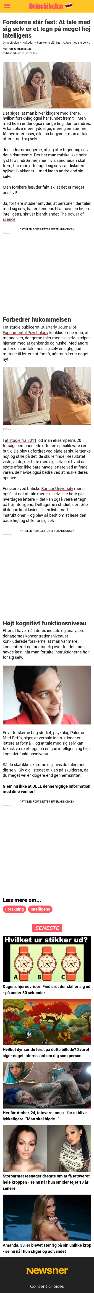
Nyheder (28, 42)
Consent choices (47, 1286)
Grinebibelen (11, 42)
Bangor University (57, 488)
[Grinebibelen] (47, 6)
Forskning (14, 909)
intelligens (40, 909)
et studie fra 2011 (21, 440)
